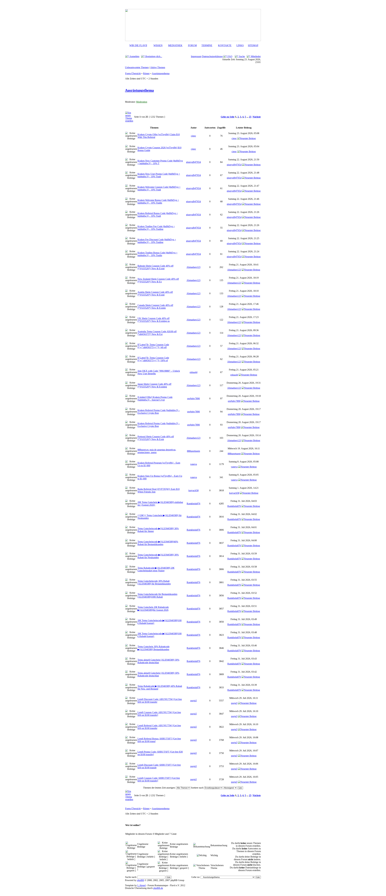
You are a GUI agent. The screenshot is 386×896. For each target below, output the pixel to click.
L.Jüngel (141, 885)
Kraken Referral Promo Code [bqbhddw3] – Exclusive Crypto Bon (159, 411)
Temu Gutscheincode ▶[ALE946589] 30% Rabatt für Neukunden (158, 556)
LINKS (240, 45)
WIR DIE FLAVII (138, 45)
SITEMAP (253, 45)
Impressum (196, 56)
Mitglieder (255, 56)
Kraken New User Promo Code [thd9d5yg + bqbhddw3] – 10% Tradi (159, 175)
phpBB (140, 880)
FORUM (192, 45)
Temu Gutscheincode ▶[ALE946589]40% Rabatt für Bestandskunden (158, 543)
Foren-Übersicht (133, 73)
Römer (146, 73)
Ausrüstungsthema (160, 73)
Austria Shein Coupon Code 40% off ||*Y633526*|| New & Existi (155, 293)
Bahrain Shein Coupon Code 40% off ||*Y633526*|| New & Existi (155, 267)
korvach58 (193, 490)
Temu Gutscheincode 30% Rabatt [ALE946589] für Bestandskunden (154, 582)
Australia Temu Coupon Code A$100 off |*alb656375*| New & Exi (157, 332)
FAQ (229, 56)
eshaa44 (193, 372)
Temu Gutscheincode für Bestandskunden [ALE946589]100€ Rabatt (157, 595)
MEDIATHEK (175, 45)
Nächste (257, 116)
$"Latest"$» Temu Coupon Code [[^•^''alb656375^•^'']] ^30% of (153, 359)
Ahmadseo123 (193, 267)
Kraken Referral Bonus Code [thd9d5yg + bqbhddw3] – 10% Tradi (158, 214)
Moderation (141, 102)
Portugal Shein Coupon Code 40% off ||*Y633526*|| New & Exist (156, 438)
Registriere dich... (153, 56)
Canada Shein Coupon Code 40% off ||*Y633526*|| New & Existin (155, 306)
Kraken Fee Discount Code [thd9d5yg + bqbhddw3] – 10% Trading (157, 241)
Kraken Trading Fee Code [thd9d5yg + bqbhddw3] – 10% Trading (156, 227)
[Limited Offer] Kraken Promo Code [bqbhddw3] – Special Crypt (155, 398)
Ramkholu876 (193, 503)
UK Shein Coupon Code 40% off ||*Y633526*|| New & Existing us (154, 319)
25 (250, 116)
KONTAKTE (224, 45)
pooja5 (193, 700)
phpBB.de (158, 888)
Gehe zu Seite (227, 116)
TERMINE (206, 45)
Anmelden (134, 56)
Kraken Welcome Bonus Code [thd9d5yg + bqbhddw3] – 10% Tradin (158, 201)
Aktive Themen (157, 67)
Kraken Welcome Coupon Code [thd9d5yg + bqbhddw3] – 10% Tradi (159, 188)
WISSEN (158, 45)
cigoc (193, 136)
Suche (241, 56)
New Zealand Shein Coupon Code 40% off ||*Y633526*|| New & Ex (158, 280)
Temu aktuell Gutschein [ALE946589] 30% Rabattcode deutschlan (158, 661)
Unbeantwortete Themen (137, 67)
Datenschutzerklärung (212, 56)
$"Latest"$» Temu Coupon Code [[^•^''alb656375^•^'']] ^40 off (153, 346)
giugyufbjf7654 (193, 162)
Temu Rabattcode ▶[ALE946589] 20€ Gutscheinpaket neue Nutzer (156, 569)
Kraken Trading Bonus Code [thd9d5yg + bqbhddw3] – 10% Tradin (157, 254)
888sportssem (193, 451)
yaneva (193, 464)
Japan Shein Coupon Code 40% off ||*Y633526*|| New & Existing (154, 385)
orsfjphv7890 (193, 398)
